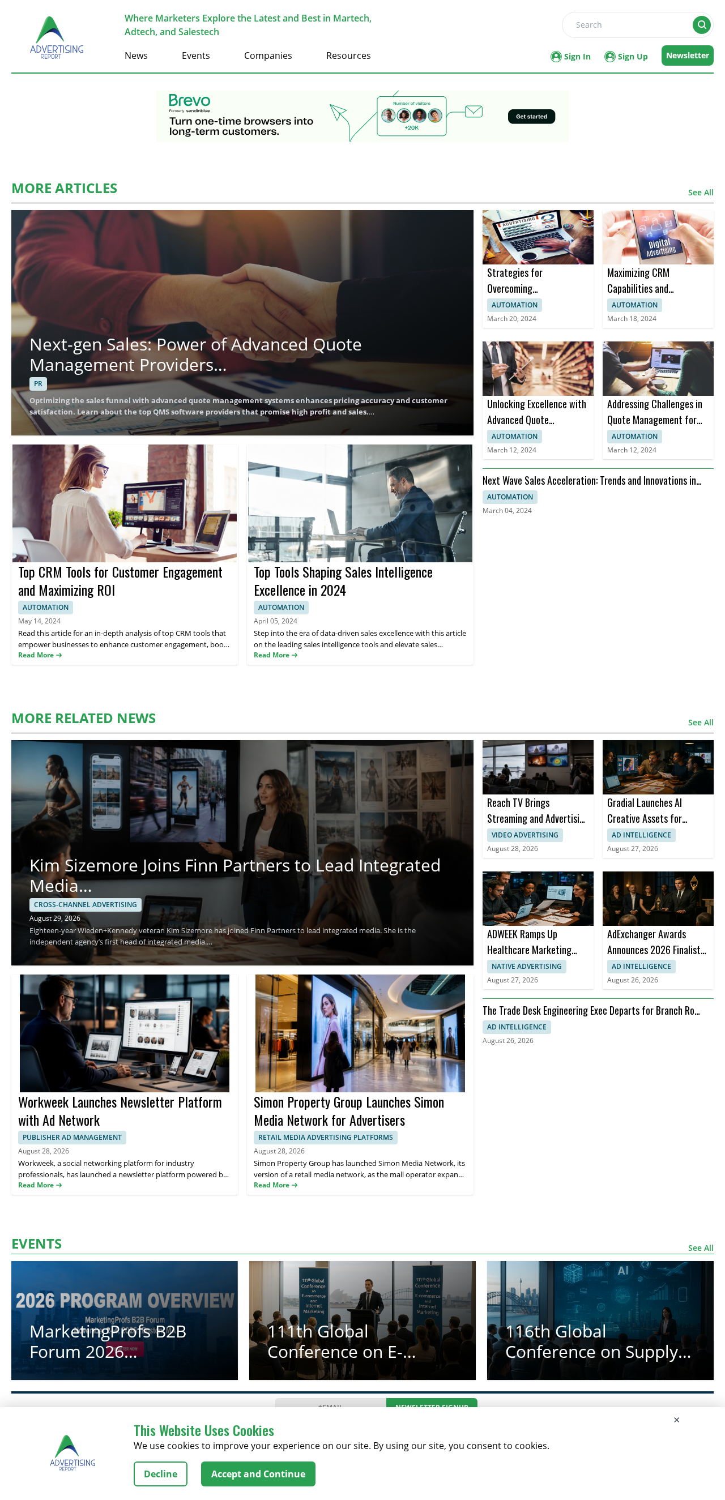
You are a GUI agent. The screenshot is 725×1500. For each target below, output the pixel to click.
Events (196, 55)
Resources (348, 55)
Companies (268, 55)
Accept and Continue (258, 1474)
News (136, 55)
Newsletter (687, 55)
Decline (160, 1474)
